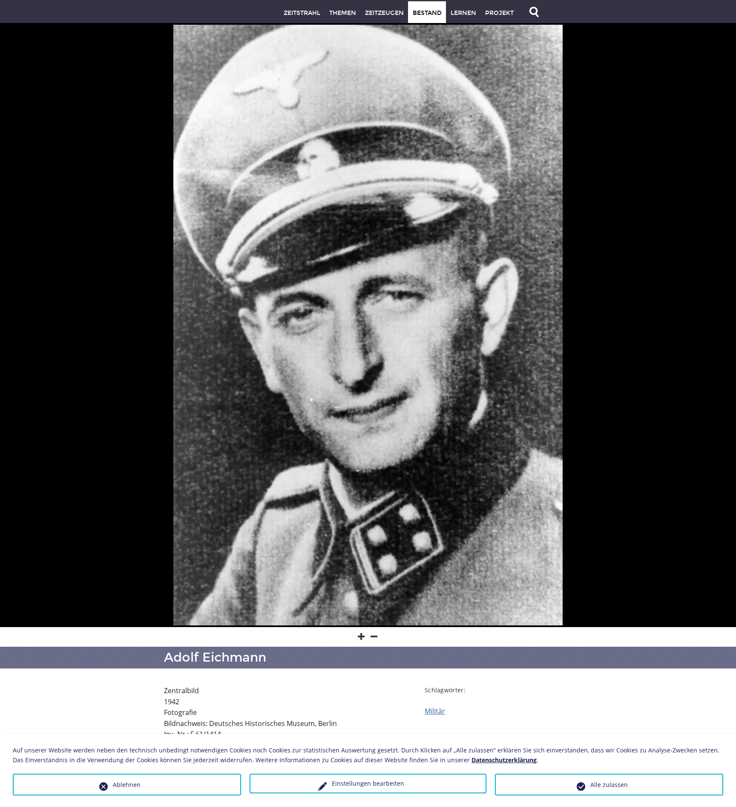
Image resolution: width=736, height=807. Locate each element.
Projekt (499, 13)
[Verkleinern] (374, 637)
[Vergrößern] (361, 637)
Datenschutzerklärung (504, 760)
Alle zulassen (609, 785)
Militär (435, 711)
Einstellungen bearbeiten (368, 783)
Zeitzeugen (384, 13)
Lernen (463, 13)
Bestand (427, 13)
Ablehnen (127, 785)
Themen (342, 13)
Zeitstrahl (302, 13)
